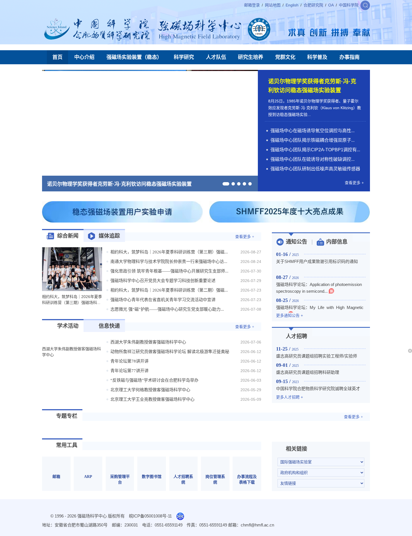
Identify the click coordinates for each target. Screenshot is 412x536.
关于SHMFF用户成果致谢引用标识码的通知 (317, 261)
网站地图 (273, 5)
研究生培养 (250, 57)
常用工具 (66, 445)
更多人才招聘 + (289, 397)
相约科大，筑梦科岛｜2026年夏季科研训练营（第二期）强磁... (169, 290)
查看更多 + (354, 182)
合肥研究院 (313, 5)
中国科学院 (348, 5)
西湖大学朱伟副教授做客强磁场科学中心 (148, 342)
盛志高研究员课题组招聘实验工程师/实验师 (316, 356)
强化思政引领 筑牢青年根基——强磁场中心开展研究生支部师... (169, 271)
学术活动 (67, 326)
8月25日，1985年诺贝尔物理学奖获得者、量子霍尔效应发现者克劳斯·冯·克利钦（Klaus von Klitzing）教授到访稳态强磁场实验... (314, 108)
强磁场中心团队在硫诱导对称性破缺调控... (312, 159)
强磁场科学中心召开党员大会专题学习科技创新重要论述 (163, 280)
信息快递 (109, 326)
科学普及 (317, 57)
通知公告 (296, 242)
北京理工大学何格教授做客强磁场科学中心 (150, 390)
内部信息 (337, 242)
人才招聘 (296, 336)
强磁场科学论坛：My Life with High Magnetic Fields (321, 311)
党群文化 (285, 57)
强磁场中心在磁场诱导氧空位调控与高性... (312, 130)
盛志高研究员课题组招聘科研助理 (307, 372)
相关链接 (296, 449)
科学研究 (184, 57)
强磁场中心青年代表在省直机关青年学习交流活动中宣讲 (163, 299)
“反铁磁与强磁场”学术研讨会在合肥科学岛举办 (154, 380)
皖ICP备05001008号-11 (150, 516)
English (292, 5)
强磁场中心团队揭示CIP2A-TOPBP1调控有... (315, 149)
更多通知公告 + (289, 315)
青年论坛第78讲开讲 (129, 361)
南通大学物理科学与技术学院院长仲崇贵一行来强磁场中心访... (168, 261)
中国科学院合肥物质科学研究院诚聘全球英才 (318, 388)
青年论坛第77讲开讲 (129, 370)
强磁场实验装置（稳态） (134, 57)
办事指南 (349, 57)
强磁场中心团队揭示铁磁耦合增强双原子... (312, 140)
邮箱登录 (252, 5)
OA (331, 5)
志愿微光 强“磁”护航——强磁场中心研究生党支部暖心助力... (167, 309)
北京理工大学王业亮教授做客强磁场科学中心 (152, 399)
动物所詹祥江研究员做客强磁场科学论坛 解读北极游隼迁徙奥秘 (169, 351)
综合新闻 (67, 236)
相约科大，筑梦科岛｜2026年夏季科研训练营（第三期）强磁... (169, 252)
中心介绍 (84, 57)
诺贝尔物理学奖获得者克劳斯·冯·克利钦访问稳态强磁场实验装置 (119, 184)
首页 (57, 57)
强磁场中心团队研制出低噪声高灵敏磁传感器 (315, 168)
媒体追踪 (109, 236)
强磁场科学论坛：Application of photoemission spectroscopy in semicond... (319, 288)
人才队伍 (216, 57)
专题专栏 (66, 416)
